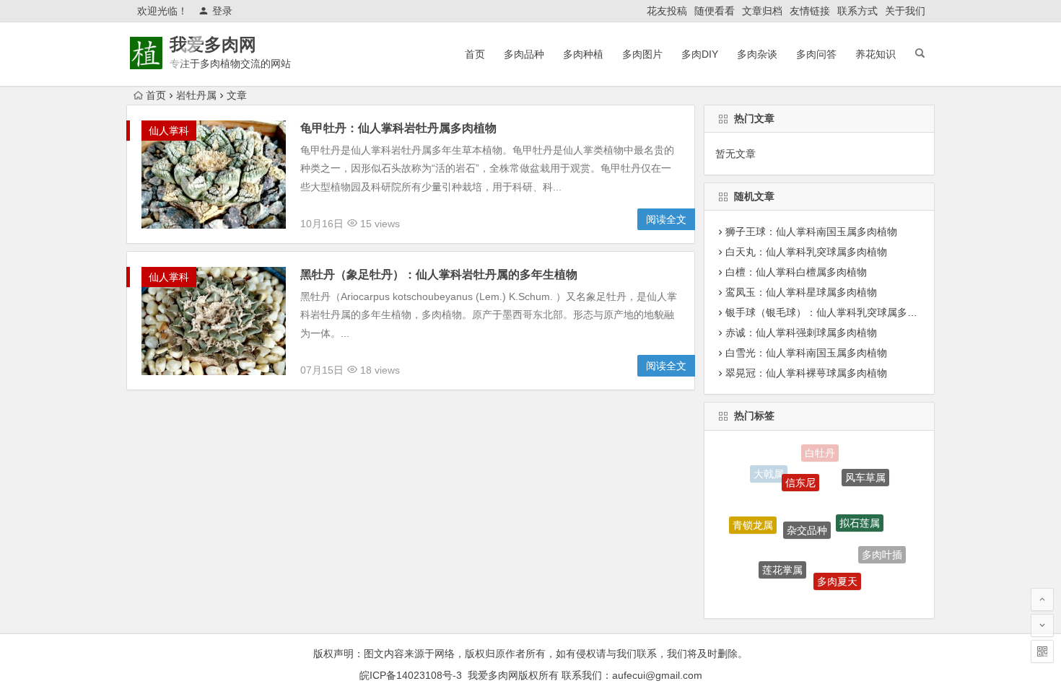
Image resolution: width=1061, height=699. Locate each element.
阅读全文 (666, 219)
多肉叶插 (882, 551)
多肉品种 (524, 54)
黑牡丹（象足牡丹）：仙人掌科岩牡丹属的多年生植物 (438, 274)
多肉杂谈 (757, 54)
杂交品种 (807, 519)
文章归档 (762, 11)
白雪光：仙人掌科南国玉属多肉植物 (806, 353)
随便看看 (714, 11)
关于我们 (905, 11)
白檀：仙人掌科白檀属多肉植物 (796, 272)
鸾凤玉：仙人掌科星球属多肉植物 (801, 292)
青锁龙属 (753, 521)
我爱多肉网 (213, 44)
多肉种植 (583, 54)
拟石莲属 (859, 514)
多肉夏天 (837, 575)
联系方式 (857, 11)
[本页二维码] (1042, 651)
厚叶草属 (806, 595)
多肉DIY (699, 54)
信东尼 (800, 474)
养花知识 (875, 54)
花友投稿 (667, 11)
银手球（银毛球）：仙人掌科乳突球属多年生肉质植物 (846, 312)
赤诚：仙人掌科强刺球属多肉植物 (801, 332)
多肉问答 (816, 54)
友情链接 (810, 11)
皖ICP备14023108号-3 (410, 675)
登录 (222, 11)
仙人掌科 (169, 130)
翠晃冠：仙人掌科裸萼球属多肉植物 (806, 373)
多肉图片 (642, 54)
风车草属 (865, 474)
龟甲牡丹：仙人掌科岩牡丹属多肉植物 (398, 128)
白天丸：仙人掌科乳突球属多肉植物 (806, 252)
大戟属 (769, 472)
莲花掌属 (782, 563)
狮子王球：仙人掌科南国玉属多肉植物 (811, 231)
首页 (475, 54)
